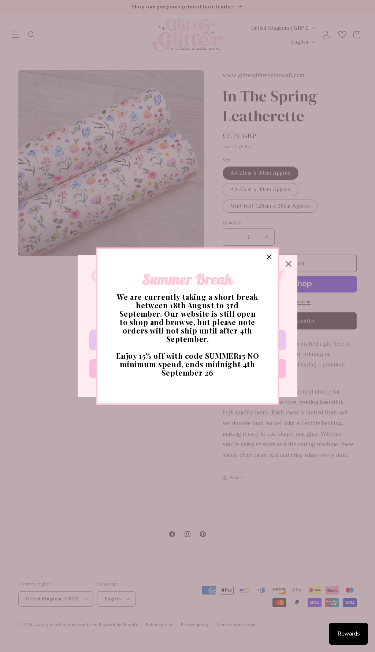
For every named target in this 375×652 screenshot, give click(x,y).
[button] (269, 257)
